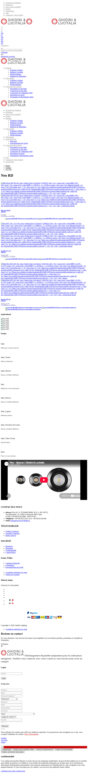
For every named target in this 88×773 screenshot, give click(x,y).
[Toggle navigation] (2, 48)
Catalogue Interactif (13, 563)
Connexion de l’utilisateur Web (21, 93)
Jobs (7, 13)
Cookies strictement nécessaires (13, 752)
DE (2, 37)
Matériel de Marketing (18, 76)
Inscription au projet (17, 95)
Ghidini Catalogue (12, 531)
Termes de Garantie (13, 575)
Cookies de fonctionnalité (63, 749)
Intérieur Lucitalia (16, 72)
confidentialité (6, 749)
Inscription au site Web (18, 89)
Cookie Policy (11, 552)
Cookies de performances (44, 749)
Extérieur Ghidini (16, 70)
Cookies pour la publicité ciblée (23, 749)
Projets (8, 9)
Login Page (10, 162)
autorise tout (20, 771)
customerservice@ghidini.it (20, 521)
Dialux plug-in (11, 535)
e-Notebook (10, 565)
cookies (3, 738)
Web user (13, 141)
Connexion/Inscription (14, 87)
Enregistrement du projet (19, 143)
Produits (8, 68)
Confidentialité (11, 550)
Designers (9, 5)
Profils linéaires (15, 74)
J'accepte (4, 740)
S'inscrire (5, 726)
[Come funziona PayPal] (44, 622)
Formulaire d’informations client (21, 97)
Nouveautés (10, 78)
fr (1, 31)
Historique (9, 548)
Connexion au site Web (18, 91)
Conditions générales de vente (16, 572)
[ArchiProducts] (10, 601)
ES (2, 39)
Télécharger (10, 11)
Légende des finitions (13, 3)
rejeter (3, 742)
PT (2, 44)
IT (2, 35)
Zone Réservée (11, 139)
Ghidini (8, 168)
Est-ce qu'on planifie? (13, 7)
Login (3, 678)
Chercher (4, 52)
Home (8, 166)
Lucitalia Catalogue (13, 533)
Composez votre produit (14, 15)
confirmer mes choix (8, 771)
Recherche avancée (8, 56)
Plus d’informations (31, 734)
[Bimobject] (10, 604)
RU (2, 41)
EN (2, 33)
